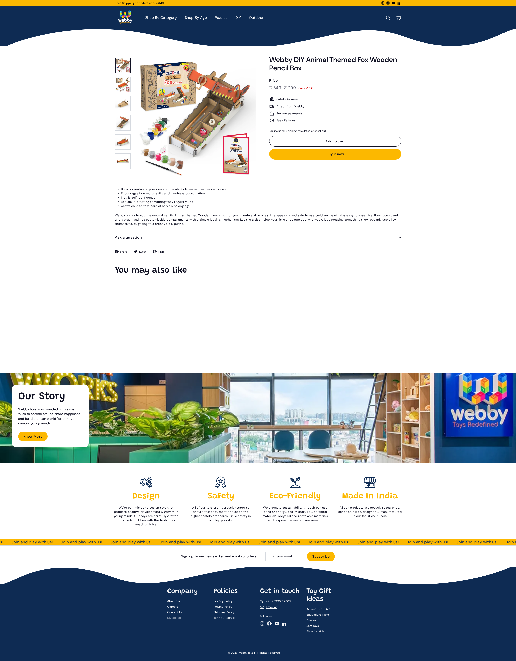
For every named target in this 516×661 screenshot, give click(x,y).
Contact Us (175, 612)
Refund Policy (223, 606)
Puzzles (221, 17)
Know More (32, 436)
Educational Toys (318, 614)
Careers (172, 606)
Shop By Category (161, 17)
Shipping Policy (224, 612)
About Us (173, 601)
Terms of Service (225, 618)
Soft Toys (312, 626)
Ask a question (128, 237)
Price (273, 80)
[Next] (123, 176)
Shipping (291, 131)
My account (175, 618)
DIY (238, 17)
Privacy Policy (223, 601)
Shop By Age (196, 17)
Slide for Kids (315, 631)
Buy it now (335, 154)
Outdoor (256, 17)
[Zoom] (195, 118)
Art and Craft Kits (318, 609)
